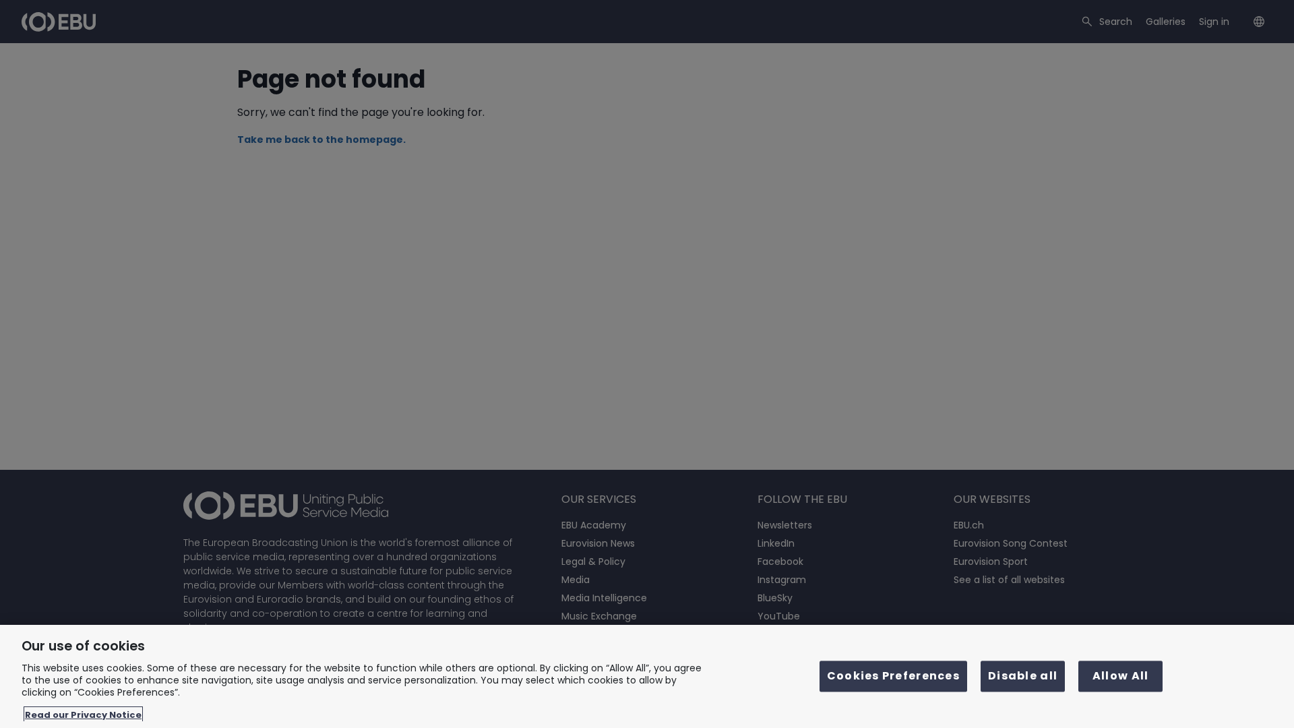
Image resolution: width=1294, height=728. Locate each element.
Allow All (1120, 676)
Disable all (1022, 676)
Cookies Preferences (893, 676)
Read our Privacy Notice (83, 714)
